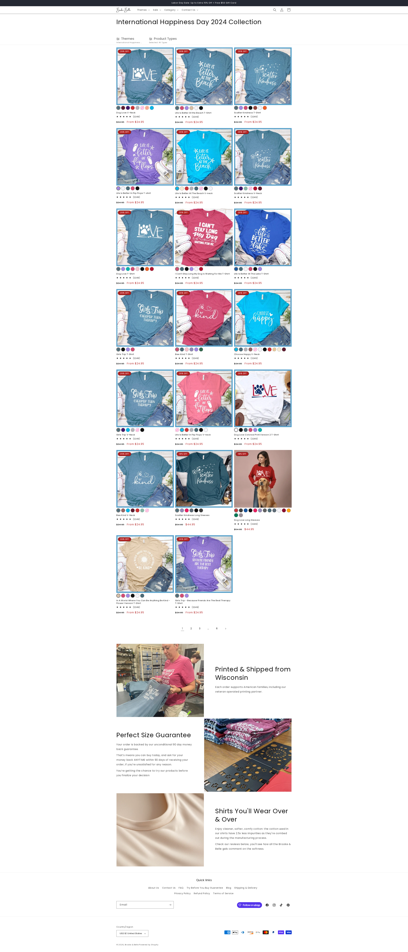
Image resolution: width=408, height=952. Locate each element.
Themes (127, 38)
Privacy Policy (182, 893)
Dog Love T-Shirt (125, 274)
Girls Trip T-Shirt (125, 354)
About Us (153, 887)
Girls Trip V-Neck (125, 435)
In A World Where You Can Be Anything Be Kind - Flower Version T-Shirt (143, 602)
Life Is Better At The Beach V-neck (194, 193)
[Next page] (225, 628)
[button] (143, 10)
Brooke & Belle (132, 944)
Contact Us (169, 887)
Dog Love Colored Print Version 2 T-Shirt (256, 435)
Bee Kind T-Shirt (184, 354)
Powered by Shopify (148, 944)
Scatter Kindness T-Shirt (247, 112)
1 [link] (182, 628)
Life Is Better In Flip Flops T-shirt (133, 193)
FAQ (181, 887)
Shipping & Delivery (245, 887)
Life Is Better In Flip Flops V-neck (193, 435)
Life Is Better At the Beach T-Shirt (193, 113)
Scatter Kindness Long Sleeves (192, 515)
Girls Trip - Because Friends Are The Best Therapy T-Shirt (202, 602)
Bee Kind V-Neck (125, 515)
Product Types (165, 38)
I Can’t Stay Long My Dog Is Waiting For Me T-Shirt (202, 274)
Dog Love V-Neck (126, 112)
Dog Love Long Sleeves (247, 520)
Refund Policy (202, 893)
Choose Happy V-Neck (247, 354)
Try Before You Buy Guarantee (205, 887)
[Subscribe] (170, 905)
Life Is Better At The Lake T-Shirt (251, 274)
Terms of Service (223, 893)
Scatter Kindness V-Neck (248, 193)
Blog (228, 887)
